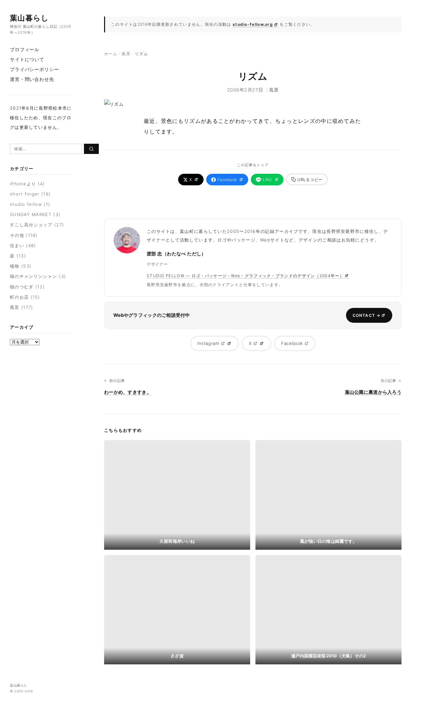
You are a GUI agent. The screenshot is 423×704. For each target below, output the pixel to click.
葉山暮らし (29, 18)
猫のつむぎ (22, 286)
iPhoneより (23, 183)
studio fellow (26, 204)
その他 (17, 235)
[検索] (91, 149)
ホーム (110, 53)
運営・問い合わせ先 (32, 79)
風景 (14, 307)
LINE (267, 179)
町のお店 (19, 297)
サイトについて (27, 59)
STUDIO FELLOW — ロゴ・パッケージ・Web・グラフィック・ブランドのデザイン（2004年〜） (245, 275)
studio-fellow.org (253, 24)
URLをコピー (309, 179)
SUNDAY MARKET (31, 214)
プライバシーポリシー (34, 69)
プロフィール (24, 49)
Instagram (208, 343)
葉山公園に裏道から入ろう (373, 392)
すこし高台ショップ (31, 224)
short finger (25, 194)
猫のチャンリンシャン (33, 276)
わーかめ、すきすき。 (127, 392)
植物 (14, 266)
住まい (17, 245)
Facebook (227, 179)
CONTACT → (367, 315)
